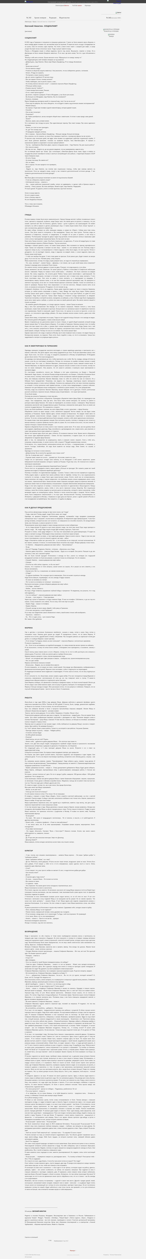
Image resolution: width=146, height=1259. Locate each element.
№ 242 (28, 18)
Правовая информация (73, 1254)
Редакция (52, 18)
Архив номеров (40, 18)
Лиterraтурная (62, 5)
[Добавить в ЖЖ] (41, 1240)
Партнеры (88, 5)
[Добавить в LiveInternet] (34, 1240)
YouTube (77, 5)
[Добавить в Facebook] (28, 1240)
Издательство (64, 18)
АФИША (111, 36)
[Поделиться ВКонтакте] (26, 1240)
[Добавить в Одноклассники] (39, 1240)
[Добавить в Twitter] (31, 1240)
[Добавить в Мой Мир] (36, 1240)
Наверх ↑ (73, 1250)
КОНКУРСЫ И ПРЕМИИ (111, 31)
